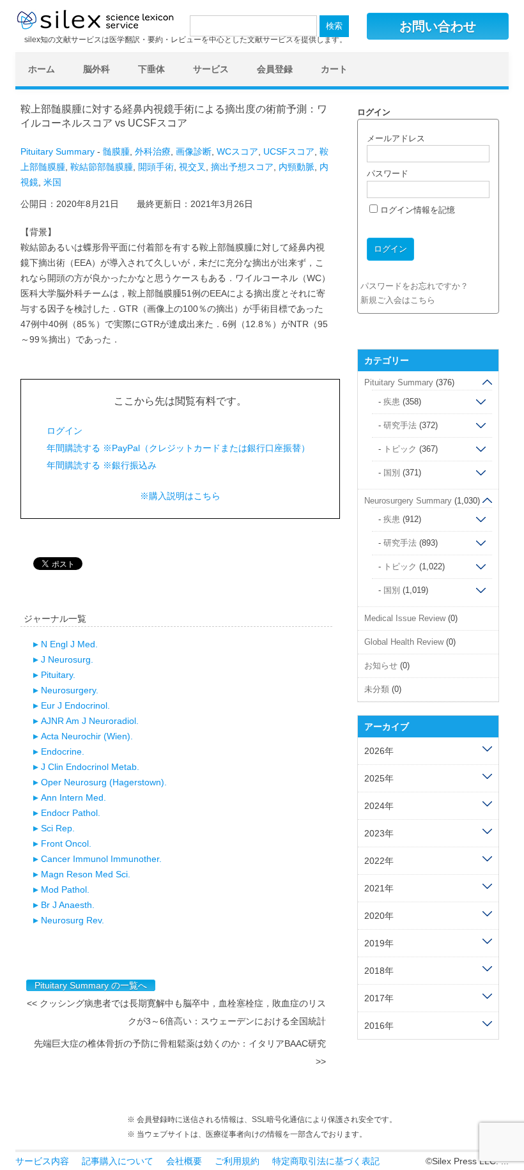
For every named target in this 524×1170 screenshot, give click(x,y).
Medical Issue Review (404, 618)
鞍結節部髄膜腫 (101, 167)
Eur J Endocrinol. (75, 705)
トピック (400, 449)
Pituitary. (58, 675)
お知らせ (380, 665)
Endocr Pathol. (70, 813)
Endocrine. (62, 751)
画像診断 (194, 151)
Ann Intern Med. (73, 797)
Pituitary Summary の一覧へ (91, 985)
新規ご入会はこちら (397, 300)
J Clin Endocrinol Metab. (90, 767)
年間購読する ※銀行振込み (102, 465)
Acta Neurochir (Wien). (87, 736)
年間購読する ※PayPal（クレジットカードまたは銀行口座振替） (178, 448)
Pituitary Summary (57, 151)
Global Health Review (403, 642)
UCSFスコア (288, 151)
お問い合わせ (437, 26)
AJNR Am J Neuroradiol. (90, 721)
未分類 (376, 689)
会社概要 (184, 1161)
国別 (391, 472)
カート (334, 69)
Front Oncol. (66, 843)
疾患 (391, 401)
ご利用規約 (237, 1161)
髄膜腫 (116, 151)
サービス (211, 69)
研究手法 (400, 425)
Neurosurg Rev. (72, 920)
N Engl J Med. (69, 644)
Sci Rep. (58, 828)
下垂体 (151, 69)
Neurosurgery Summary (408, 500)
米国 (52, 182)
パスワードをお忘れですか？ (414, 286)
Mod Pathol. (65, 889)
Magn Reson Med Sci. (85, 874)
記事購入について (117, 1161)
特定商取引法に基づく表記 (326, 1161)
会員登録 (275, 69)
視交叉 (192, 167)
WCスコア (237, 151)
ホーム (41, 69)
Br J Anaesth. (68, 905)
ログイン (64, 431)
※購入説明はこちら (180, 496)
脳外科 (96, 69)
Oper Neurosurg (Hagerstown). (104, 782)
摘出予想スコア (242, 167)
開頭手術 (156, 167)
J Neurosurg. (67, 659)
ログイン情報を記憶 (416, 210)
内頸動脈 (296, 167)
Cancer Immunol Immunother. (101, 859)
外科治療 (153, 151)
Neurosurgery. (69, 690)
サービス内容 (42, 1161)
